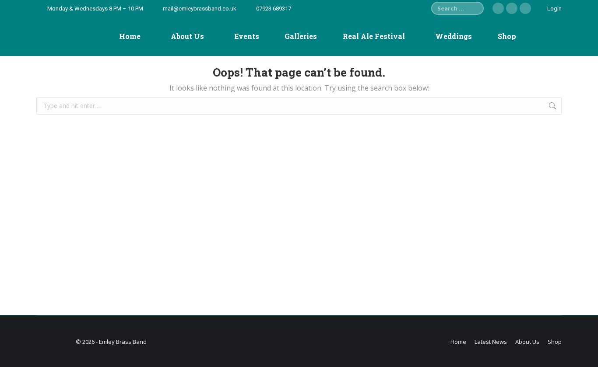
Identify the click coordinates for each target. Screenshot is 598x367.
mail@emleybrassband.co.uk (199, 8)
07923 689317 (273, 8)
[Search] (474, 8)
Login (554, 8)
